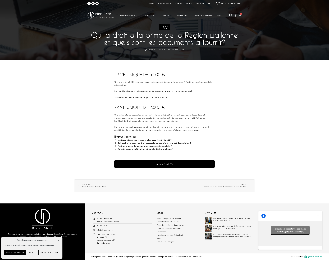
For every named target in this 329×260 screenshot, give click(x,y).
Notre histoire (163, 3)
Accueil (151, 3)
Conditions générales (115, 257)
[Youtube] (97, 3)
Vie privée (128, 257)
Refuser (32, 252)
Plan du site (197, 257)
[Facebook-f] (89, 3)
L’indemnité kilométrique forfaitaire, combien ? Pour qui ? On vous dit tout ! (232, 227)
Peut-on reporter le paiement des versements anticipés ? (144, 146)
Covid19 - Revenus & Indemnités (163, 49)
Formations (182, 15)
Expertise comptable (129, 15)
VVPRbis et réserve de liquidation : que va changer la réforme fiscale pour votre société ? (232, 235)
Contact (189, 3)
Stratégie (166, 15)
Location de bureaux (203, 15)
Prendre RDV (200, 3)
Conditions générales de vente (144, 257)
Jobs (219, 15)
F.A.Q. (181, 49)
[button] (58, 240)
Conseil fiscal (149, 15)
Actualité (178, 3)
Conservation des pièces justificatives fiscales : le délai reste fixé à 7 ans (232, 219)
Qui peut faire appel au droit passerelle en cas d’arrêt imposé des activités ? (154, 143)
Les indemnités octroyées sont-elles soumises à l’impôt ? (144, 140)
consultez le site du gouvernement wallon (174, 91)
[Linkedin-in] (93, 3)
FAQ (209, 3)
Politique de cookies (165, 257)
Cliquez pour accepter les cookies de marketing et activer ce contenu (290, 230)
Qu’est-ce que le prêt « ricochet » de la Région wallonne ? (145, 149)
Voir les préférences (49, 252)
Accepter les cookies (14, 252)
